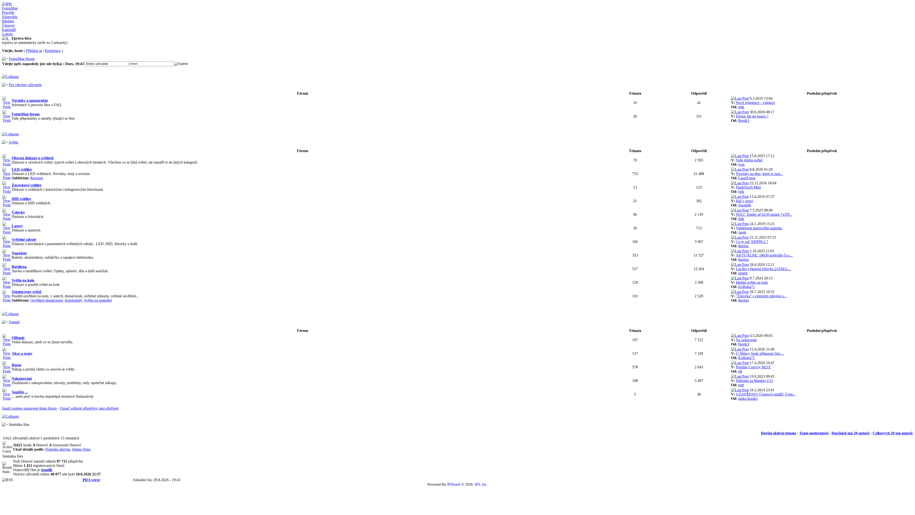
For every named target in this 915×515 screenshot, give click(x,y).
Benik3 (743, 120)
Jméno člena (81, 449)
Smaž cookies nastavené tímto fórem (29, 408)
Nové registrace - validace (755, 103)
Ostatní (14, 322)
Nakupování (22, 378)
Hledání (8, 21)
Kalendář (9, 30)
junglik (46, 470)
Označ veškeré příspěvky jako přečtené (89, 408)
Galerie (7, 34)
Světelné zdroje (24, 239)
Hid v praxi (744, 201)
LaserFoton (746, 178)
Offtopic (18, 338)
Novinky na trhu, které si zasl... (759, 174)
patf (741, 385)
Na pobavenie (746, 340)
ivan (741, 164)
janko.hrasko (747, 399)
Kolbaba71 (746, 287)
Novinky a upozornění (30, 100)
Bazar (16, 365)
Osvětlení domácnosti (46, 300)
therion (743, 246)
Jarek (742, 232)
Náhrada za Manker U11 (754, 381)
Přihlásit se (34, 51)
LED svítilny (22, 169)
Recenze (36, 178)
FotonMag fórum (22, 59)
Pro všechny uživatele (25, 85)
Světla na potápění (98, 300)
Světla (13, 142)
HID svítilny (21, 199)
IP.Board (453, 484)
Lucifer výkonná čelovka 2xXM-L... (763, 269)
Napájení (19, 253)
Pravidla (8, 12)
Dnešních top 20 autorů (850, 433)
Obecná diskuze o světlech (33, 158)
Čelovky (18, 212)
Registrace (53, 51)
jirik (741, 107)
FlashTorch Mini (748, 187)
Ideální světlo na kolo (752, 282)
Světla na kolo (23, 280)
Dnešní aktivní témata (778, 433)
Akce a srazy (22, 353)
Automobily (73, 300)
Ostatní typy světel (26, 292)
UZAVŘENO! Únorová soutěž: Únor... (765, 394)
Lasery (17, 226)
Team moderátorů (814, 433)
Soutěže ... (20, 392)
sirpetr (742, 273)
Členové (8, 25)
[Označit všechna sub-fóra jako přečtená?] (6, 178)
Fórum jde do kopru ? (752, 116)
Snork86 (744, 205)
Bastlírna (19, 267)
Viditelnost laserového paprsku (759, 228)
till (740, 371)
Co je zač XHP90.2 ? (752, 242)
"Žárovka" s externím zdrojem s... (761, 296)
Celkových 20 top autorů (893, 433)
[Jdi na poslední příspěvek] (740, 98)
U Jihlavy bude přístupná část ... (760, 353)
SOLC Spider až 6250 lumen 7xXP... (764, 214)
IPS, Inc (481, 484)
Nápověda (9, 17)
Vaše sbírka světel (749, 160)
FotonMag (10, 8)
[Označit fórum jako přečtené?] (6, 107)
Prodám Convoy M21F (753, 367)
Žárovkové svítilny (27, 185)
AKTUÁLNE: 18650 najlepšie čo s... (764, 255)
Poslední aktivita (57, 449)
